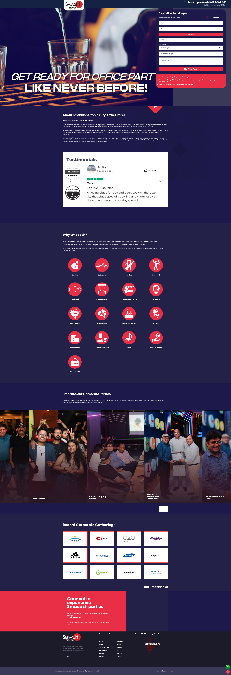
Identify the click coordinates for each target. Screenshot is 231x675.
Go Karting (120, 641)
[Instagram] (67, 656)
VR (117, 650)
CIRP (157, 671)
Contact (119, 653)
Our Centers (103, 650)
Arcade (101, 656)
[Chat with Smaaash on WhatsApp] (228, 667)
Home (101, 641)
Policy (119, 656)
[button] (161, 509)
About (101, 644)
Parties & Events (104, 647)
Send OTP (191, 35)
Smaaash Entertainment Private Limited (68, 671)
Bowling (119, 644)
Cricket (119, 647)
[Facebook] (63, 656)
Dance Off (102, 653)
